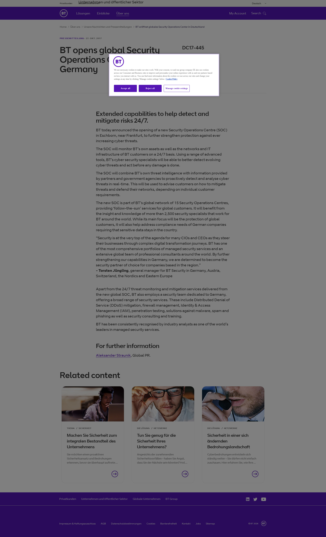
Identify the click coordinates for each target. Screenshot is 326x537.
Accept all (125, 88)
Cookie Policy (171, 79)
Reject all (150, 88)
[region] (164, 75)
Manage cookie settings (177, 88)
